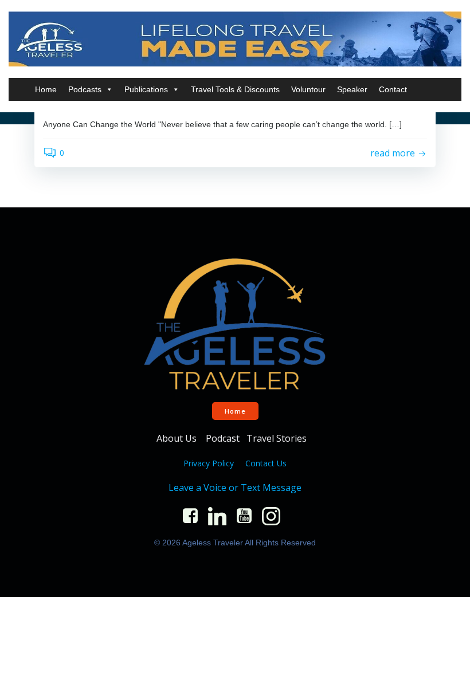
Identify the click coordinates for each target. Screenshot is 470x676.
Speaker (352, 89)
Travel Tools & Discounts (235, 89)
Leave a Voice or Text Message (235, 487)
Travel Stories (277, 438)
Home (46, 89)
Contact (393, 89)
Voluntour (308, 89)
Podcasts (84, 89)
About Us (177, 438)
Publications (146, 89)
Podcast (223, 438)
